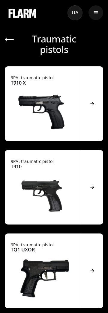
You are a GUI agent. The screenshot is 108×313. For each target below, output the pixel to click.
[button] (95, 12)
